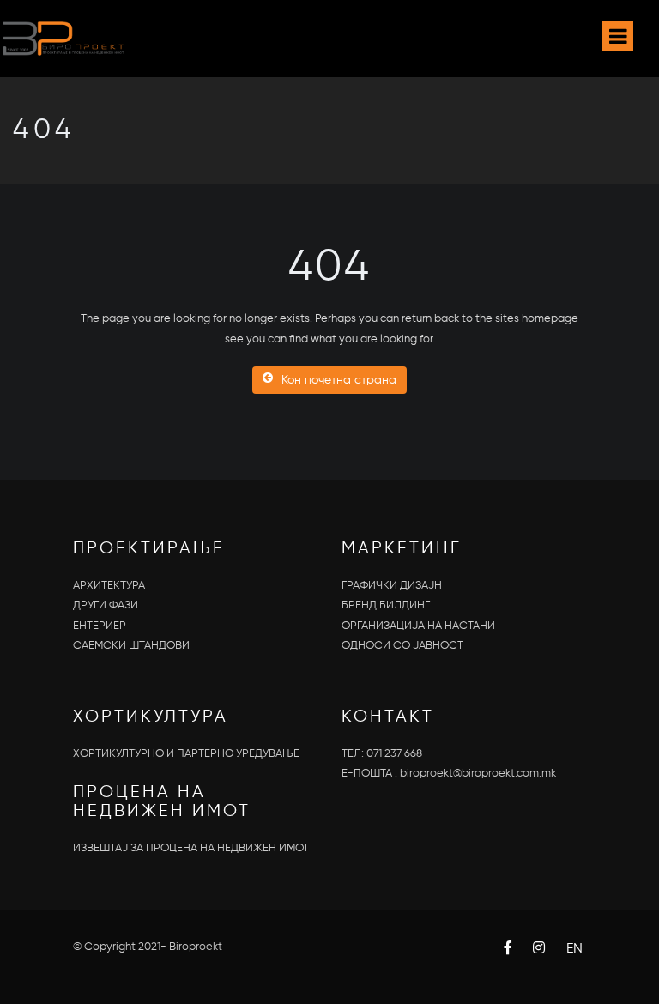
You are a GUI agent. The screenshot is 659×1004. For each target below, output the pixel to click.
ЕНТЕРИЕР (99, 626)
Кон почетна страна (338, 380)
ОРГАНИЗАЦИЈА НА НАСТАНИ (418, 626)
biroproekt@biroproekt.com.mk (478, 773)
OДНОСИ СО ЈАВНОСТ (402, 645)
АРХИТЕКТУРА (109, 585)
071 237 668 (394, 753)
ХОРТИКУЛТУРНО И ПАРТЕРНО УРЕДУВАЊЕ (186, 753)
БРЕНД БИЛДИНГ (386, 605)
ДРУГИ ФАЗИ (105, 605)
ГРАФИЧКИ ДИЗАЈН (392, 585)
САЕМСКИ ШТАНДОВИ (131, 645)
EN (574, 949)
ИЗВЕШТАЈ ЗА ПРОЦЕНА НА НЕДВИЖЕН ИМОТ (191, 848)
